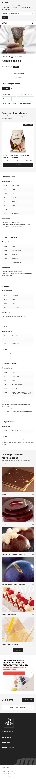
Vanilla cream (19, 99)
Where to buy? (8, 748)
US (11, 88)
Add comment (28, 699)
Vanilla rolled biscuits (26, 95)
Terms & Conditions (7, 771)
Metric (6, 88)
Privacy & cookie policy (8, 773)
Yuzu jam (7, 99)
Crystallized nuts (26, 103)
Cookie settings (6, 776)
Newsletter (6, 743)
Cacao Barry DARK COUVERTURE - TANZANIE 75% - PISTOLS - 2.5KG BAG (22, 393)
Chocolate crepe (9, 95)
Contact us (6, 738)
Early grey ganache (10, 103)
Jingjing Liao (18, 56)
